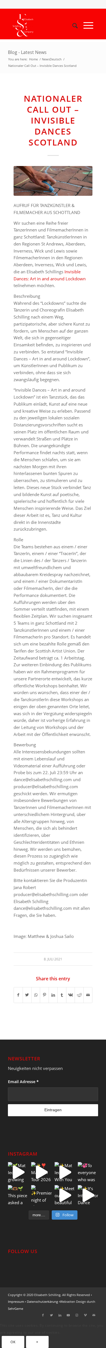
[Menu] (85, 25)
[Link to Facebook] (43, 1315)
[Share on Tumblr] (62, 995)
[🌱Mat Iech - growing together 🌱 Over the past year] (18, 1172)
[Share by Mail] (88, 995)
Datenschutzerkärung (42, 1301)
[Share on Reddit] (79, 995)
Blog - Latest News (27, 52)
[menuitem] (72, 25)
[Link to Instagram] (77, 1315)
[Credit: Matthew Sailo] (53, 181)
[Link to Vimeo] (85, 1315)
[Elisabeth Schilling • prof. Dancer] (45, 25)
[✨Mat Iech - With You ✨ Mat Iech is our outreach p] (65, 1172)
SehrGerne (15, 1308)
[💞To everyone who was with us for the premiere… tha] (88, 1172)
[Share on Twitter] (27, 995)
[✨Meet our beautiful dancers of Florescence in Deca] (65, 1195)
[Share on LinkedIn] (53, 995)
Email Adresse (23, 1081)
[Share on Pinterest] (44, 995)
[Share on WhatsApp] (36, 995)
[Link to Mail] (94, 1315)
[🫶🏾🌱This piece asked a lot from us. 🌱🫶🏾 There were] (18, 1195)
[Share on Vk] (70, 995)
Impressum (16, 1301)
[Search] (72, 25)
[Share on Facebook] (18, 995)
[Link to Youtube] (68, 1315)
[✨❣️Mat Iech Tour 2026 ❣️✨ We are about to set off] (41, 1172)
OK (12, 1342)
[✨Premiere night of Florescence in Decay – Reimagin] (41, 1195)
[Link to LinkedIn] (60, 1315)
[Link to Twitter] (51, 1315)
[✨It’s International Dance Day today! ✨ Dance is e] (88, 1195)
